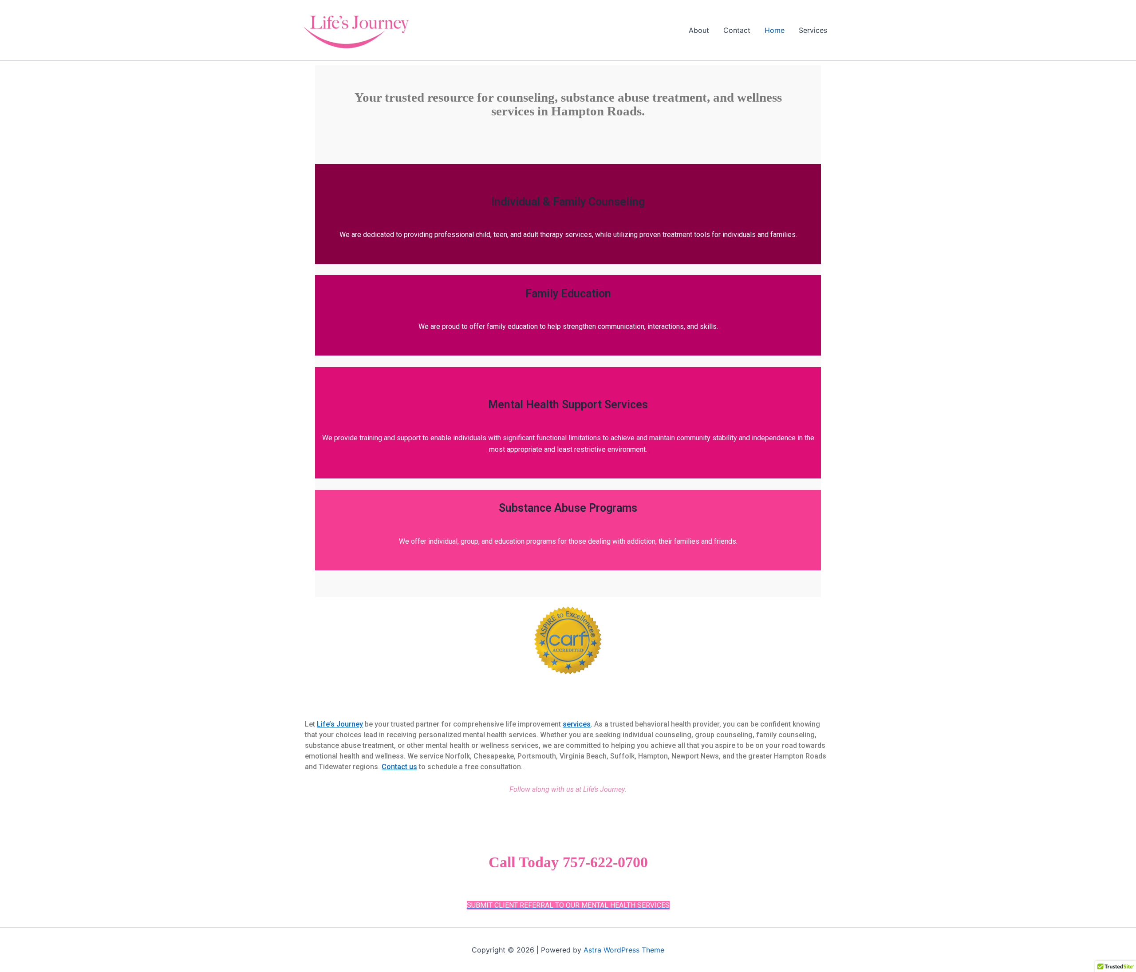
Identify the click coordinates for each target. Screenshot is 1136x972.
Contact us (399, 767)
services (577, 724)
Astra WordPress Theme (624, 949)
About (699, 30)
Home (775, 30)
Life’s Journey (340, 724)
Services (813, 30)
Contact (736, 30)
